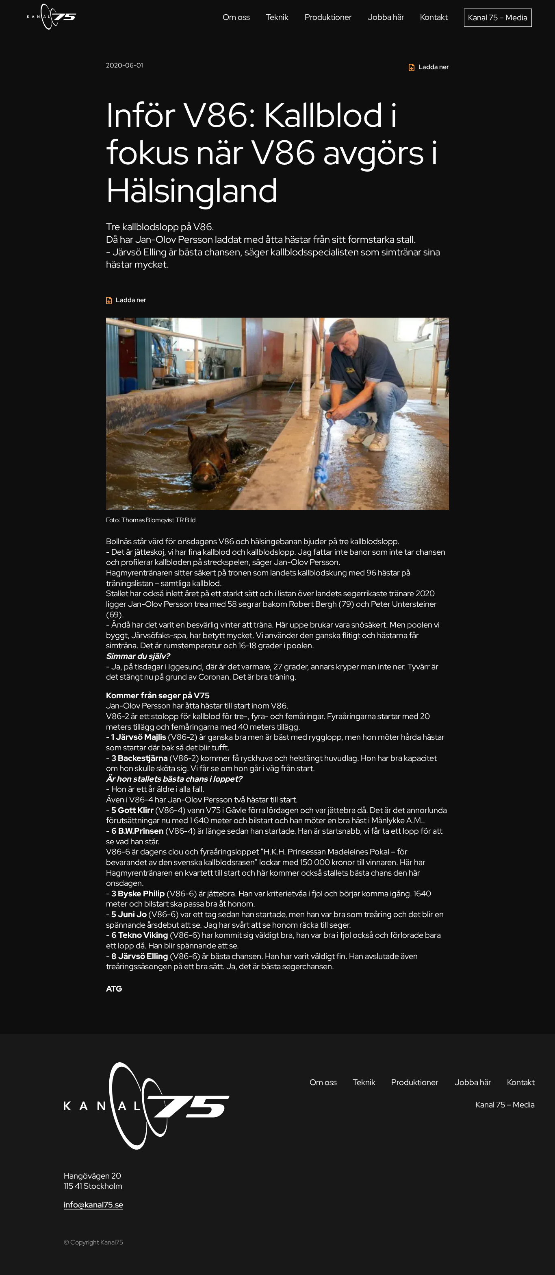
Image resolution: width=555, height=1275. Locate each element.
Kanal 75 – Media (497, 17)
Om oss (236, 17)
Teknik (277, 17)
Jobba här (386, 17)
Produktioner (328, 17)
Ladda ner (433, 67)
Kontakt (434, 17)
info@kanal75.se (93, 1204)
